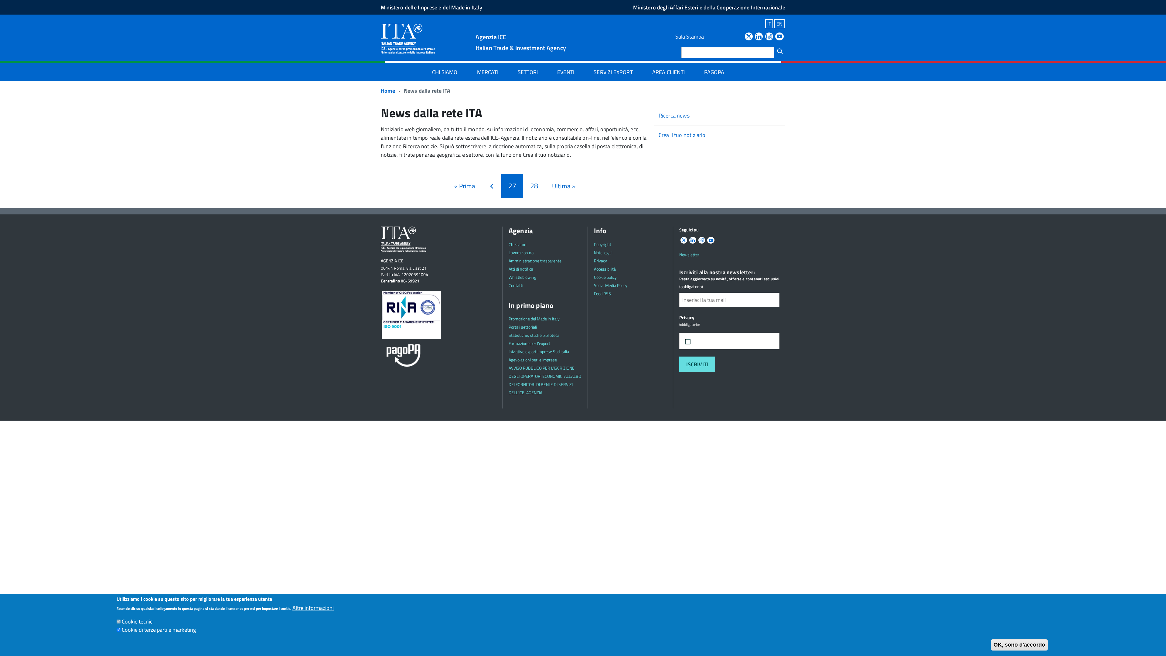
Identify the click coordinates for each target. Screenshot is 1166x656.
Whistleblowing (522, 277)
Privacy (600, 261)
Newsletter (689, 254)
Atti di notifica (521, 269)
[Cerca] (780, 51)
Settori (528, 72)
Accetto (708, 341)
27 (515, 187)
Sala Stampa (689, 36)
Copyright (602, 244)
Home (388, 91)
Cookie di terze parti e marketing (159, 630)
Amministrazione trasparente (535, 261)
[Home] (408, 38)
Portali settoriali (523, 327)
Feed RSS (602, 293)
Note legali (603, 252)
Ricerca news (674, 115)
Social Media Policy (610, 285)
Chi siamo (445, 72)
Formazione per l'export (529, 343)
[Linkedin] (759, 37)
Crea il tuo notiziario (682, 135)
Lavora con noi (521, 252)
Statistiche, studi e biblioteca (534, 335)
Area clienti (668, 72)
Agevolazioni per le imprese (533, 360)
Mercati (487, 72)
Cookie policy (605, 277)
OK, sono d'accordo (1019, 645)
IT (769, 23)
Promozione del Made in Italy (534, 319)
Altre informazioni (313, 608)
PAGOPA (714, 72)
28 (535, 185)
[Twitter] (749, 37)
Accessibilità (605, 269)
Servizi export (613, 72)
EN (779, 23)
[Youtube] (779, 37)
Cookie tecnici (138, 621)
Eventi (565, 72)
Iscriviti (697, 364)
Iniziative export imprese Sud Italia (539, 351)
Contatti (516, 285)
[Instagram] (769, 37)
